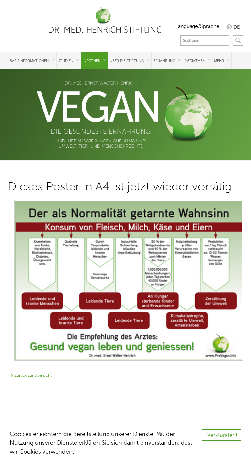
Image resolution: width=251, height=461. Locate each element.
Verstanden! (222, 435)
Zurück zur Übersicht (33, 375)
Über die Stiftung (127, 61)
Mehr (219, 61)
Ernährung (164, 61)
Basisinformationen (29, 61)
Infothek (91, 61)
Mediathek (195, 61)
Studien (65, 61)
